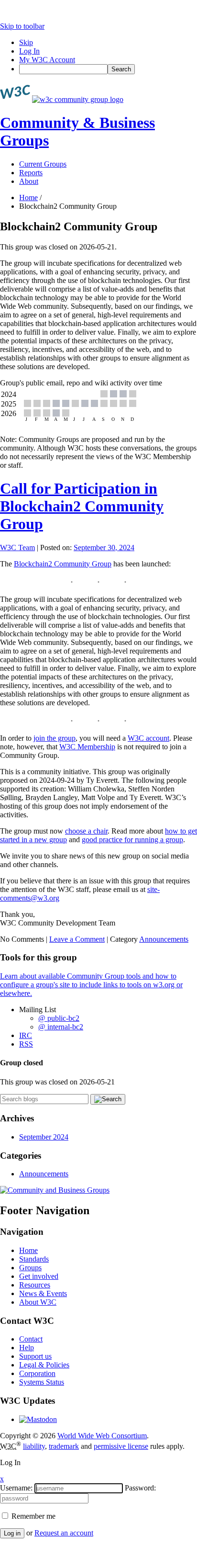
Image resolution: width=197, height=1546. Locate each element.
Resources (34, 1285)
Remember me (32, 1516)
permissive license (121, 1446)
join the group (54, 738)
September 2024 (43, 1137)
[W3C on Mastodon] (38, 1419)
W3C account (148, 738)
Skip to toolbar (22, 26)
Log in (12, 1533)
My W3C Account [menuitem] (47, 60)
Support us (35, 1356)
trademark (64, 1446)
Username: (16, 1488)
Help (26, 1347)
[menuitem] (108, 69)
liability (34, 1446)
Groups (30, 1268)
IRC (25, 1035)
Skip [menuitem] (26, 42)
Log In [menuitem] (29, 51)
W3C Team (17, 547)
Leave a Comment (77, 939)
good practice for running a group (132, 839)
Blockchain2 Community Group (62, 564)
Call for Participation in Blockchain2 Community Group (82, 506)
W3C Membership (87, 747)
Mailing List (37, 1009)
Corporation (37, 1373)
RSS (26, 1044)
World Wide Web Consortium (102, 1436)
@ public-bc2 (58, 1018)
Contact (31, 1339)
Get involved (38, 1276)
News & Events (43, 1293)
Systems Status (41, 1382)
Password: (140, 1488)
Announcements (163, 939)
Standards (34, 1259)
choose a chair (86, 831)
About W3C (37, 1302)
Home (28, 197)
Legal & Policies (44, 1365)
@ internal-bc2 (60, 1027)
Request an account (63, 1533)
